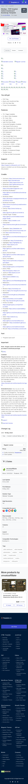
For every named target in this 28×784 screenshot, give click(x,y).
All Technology (20, 763)
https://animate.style (14, 180)
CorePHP (11, 6)
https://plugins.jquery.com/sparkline (13, 266)
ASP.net (17, 727)
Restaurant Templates (19, 734)
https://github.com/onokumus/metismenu (14, 285)
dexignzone (6, 561)
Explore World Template (6, 697)
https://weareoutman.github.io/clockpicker (14, 225)
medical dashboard (8, 558)
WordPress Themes (7, 680)
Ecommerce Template (19, 730)
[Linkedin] (17, 782)
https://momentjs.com (14, 288)
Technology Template (5, 649)
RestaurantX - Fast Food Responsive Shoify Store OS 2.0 (12, 596)
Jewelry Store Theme (8, 719)
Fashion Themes (7, 730)
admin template (18, 549)
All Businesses (19, 765)
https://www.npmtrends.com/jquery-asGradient (13, 261)
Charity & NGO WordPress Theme (7, 683)
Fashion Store (6, 715)
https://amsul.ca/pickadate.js (17, 308)
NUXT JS (18, 639)
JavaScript (18, 635)
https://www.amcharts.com (17, 178)
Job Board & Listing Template (21, 674)
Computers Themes (7, 699)
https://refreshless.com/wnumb (17, 328)
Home (2, 6)
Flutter (4, 761)
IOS (3, 765)
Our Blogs (18, 755)
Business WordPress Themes (8, 687)
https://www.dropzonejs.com (17, 230)
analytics (15, 552)
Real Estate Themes (7, 694)
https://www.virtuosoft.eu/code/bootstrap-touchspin (14, 205)
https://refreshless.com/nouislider (13, 298)
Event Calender (6, 660)
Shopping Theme (7, 734)
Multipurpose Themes (6, 712)
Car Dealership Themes (6, 691)
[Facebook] (10, 782)
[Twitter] (12, 782)
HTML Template (6, 635)
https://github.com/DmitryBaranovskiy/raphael (15, 313)
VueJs (17, 637)
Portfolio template (20, 708)
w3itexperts (15, 561)
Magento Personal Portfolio (7, 744)
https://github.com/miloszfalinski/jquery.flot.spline (15, 237)
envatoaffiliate (6, 15)
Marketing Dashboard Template (21, 746)
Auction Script (6, 658)
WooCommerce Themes (5, 706)
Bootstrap (5, 637)
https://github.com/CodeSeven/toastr (14, 327)
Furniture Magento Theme (7, 741)
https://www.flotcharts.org (13, 232)
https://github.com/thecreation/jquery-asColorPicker (14, 255)
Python (17, 655)
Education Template (7, 644)
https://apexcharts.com (16, 182)
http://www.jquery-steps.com (11, 270)
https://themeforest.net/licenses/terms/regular (14, 384)
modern (17, 558)
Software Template (21, 695)
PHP (7, 6)
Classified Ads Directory (6, 663)
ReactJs (18, 644)
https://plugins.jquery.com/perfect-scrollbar (13, 305)
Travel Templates (20, 737)
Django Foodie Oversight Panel (20, 663)
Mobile (3, 752)
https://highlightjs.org (15, 242)
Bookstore (18, 720)
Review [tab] (14, 50)
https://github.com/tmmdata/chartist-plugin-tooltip (13, 217)
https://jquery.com (12, 244)
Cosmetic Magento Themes (7, 737)
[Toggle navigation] (4, 2)
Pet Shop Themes (20, 716)
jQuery (18, 642)
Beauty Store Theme (8, 732)
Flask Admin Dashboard (19, 666)
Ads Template (19, 697)
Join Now (14, 626)
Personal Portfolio (7, 646)
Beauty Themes (20, 714)
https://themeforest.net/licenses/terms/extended (14, 416)
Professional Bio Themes (20, 670)
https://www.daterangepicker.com (13, 188)
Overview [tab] (7, 50)
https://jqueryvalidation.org (10, 276)
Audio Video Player (21, 700)
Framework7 (6, 755)
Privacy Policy (19, 757)
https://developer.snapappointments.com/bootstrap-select (15, 199)
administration (6, 552)
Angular (18, 648)
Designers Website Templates (20, 685)
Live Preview (15, 38)
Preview (20, 605)
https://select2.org (12, 316)
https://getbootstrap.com (16, 184)
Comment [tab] (20, 50)
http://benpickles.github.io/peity (15, 300)
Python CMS (19, 658)
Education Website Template (20, 711)
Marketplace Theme (7, 717)
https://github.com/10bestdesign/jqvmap (14, 280)
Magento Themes (6, 727)
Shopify (14, 593)
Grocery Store (6, 722)
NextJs (18, 646)
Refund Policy (19, 761)
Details (9, 605)
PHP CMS (5, 668)
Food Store (19, 718)
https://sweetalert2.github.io (17, 322)
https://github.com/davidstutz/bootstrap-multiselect (15, 193)
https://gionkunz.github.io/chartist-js (13, 212)
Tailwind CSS (6, 642)
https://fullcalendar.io (16, 240)
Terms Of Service (20, 759)
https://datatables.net (15, 228)
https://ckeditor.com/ (14, 220)
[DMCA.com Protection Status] (14, 771)
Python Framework (20, 660)
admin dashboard (7, 549)
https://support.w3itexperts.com (10, 165)
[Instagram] (15, 782)
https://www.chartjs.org (14, 208)
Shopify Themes (20, 705)
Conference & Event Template (21, 692)
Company (18, 752)
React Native (6, 757)
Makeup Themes (7, 709)
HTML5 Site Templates (18, 681)
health (4, 555)
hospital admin (12, 555)
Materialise (5, 639)
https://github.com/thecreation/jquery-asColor (14, 249)
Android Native (6, 759)
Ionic (4, 763)
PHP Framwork (6, 670)
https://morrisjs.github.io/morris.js (17, 290)
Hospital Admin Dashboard (20, 742)
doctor (21, 552)
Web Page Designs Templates (21, 689)
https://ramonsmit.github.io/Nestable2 (14, 294)
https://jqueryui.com (14, 272)
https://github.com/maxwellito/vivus (13, 320)
